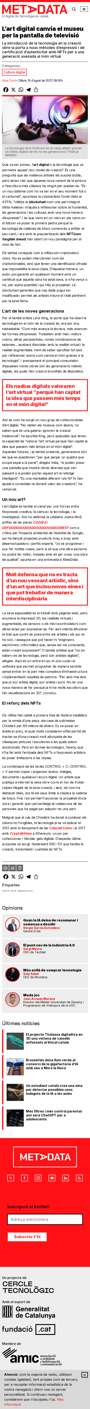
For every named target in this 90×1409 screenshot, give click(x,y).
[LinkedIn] (65, 1178)
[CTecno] (45, 1287)
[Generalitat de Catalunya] (45, 1312)
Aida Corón (10, 80)
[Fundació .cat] (45, 1329)
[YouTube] (52, 1178)
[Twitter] (10, 1178)
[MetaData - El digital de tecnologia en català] (35, 9)
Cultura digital (14, 72)
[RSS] (79, 1178)
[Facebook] (24, 1178)
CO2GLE (39, 522)
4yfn (5, 890)
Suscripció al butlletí (28, 1206)
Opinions (12, 908)
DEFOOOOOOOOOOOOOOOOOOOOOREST (35, 528)
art (12, 890)
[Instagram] (38, 1178)
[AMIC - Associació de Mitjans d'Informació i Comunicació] (45, 1356)
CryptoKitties (21, 833)
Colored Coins (60, 828)
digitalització (25, 890)
